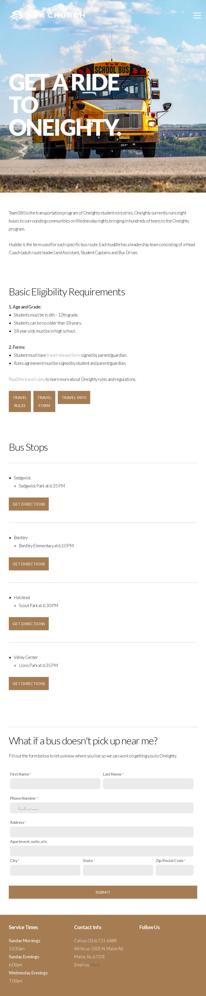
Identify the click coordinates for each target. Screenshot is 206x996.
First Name (19, 774)
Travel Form (44, 401)
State (88, 860)
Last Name (112, 774)
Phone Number (23, 798)
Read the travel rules (27, 379)
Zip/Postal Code (169, 860)
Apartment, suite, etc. (28, 841)
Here (95, 964)
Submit (103, 892)
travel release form (63, 355)
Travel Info (74, 397)
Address (17, 822)
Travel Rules (20, 401)
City (13, 860)
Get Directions (29, 504)
